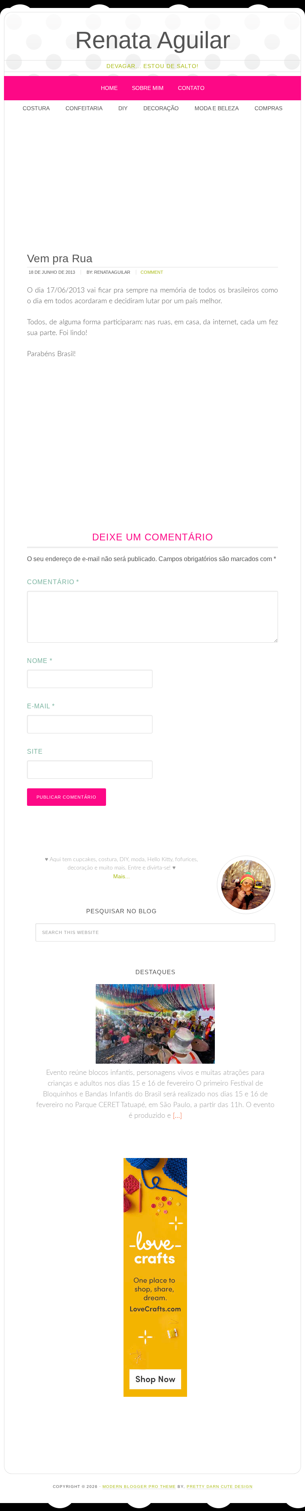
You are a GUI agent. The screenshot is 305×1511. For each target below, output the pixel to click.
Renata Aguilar (152, 40)
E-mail (41, 706)
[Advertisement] (163, 183)
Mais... (121, 876)
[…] (176, 1115)
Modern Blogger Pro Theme (139, 1486)
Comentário (53, 582)
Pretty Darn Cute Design (220, 1486)
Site (35, 751)
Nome (39, 660)
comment (152, 272)
